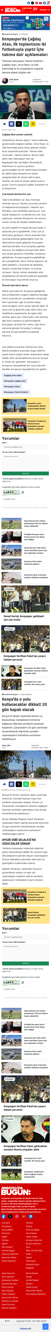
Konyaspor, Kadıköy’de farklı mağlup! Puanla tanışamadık (34, 1174)
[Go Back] (45, 1326)
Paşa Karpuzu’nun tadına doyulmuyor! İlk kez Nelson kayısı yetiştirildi (36, 523)
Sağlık (4, 1236)
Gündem (6, 1222)
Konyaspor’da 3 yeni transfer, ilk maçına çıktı (34, 683)
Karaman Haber (9, 1257)
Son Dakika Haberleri (36, 1294)
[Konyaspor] (25, 598)
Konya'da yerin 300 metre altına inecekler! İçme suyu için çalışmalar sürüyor (35, 550)
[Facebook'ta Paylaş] (11, 124)
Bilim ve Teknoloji (34, 1250)
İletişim (29, 1283)
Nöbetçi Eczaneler (10, 1301)
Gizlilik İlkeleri (32, 1280)
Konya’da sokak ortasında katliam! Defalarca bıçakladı (36, 576)
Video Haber (32, 1236)
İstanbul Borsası (9, 1283)
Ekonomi (6, 1233)
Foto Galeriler (8, 1276)
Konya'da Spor (32, 1264)
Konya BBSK (7, 1229)
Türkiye (5, 1240)
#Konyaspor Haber (12, 386)
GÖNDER (25, 473)
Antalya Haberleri (34, 1240)
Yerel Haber (31, 1233)
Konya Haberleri (26, 694)
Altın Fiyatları (8, 1290)
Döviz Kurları (8, 1287)
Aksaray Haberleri (10, 1254)
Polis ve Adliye (32, 1229)
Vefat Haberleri (9, 1261)
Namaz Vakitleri (9, 1308)
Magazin (30, 1267)
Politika (29, 1222)
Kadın (28, 1254)
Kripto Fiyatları (8, 1294)
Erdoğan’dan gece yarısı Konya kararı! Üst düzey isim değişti (34, 537)
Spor (28, 1247)
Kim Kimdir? (7, 1247)
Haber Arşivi (31, 1287)
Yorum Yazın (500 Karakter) (13, 452)
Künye (29, 1276)
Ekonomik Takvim (10, 1297)
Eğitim (5, 1243)
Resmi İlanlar (32, 1273)
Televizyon (31, 1261)
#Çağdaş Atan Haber (13, 375)
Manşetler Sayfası (10, 1280)
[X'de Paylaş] (19, 124)
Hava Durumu (8, 1304)
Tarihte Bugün (8, 1250)
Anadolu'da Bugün (11, 34)
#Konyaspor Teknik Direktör (16, 392)
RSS (8, 1321)
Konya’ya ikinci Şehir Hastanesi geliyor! (33, 562)
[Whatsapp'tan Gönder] (26, 124)
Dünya (29, 1226)
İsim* (4, 442)
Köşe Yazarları (8, 1273)
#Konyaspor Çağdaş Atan (15, 381)
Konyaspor (24, 34)
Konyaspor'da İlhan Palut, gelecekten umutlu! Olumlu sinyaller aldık (36, 670)
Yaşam (29, 1257)
